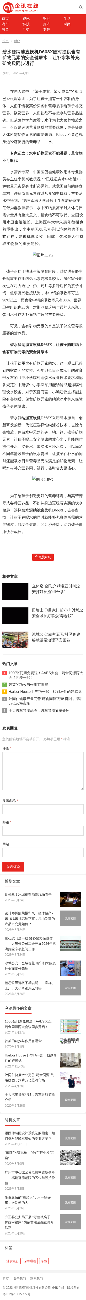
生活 (67, 19)
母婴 (26, 29)
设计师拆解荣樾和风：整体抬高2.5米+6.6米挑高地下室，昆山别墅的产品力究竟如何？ (30, 918)
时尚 (67, 24)
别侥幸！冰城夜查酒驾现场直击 (28, 894)
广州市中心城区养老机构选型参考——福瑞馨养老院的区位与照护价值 (30, 1177)
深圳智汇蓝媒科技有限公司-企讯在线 (39, 1287)
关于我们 (19, 1278)
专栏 (46, 29)
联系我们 (36, 1278)
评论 (6, 748)
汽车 (5, 24)
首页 (5, 19)
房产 (46, 24)
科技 (26, 24)
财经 (46, 19)
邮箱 (6, 822)
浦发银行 (12, 1261)
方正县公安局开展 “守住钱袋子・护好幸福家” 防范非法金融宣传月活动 (29, 1222)
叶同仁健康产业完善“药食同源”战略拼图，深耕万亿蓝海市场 (46, 701)
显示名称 (10, 801)
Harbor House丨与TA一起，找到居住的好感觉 (45, 691)
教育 (5, 29)
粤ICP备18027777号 (17, 1294)
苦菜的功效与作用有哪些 (28, 685)
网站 (5, 844)
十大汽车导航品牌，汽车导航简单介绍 (39, 710)
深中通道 (30, 1261)
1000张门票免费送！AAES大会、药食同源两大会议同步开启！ (46, 675)
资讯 (26, 19)
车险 (44, 1261)
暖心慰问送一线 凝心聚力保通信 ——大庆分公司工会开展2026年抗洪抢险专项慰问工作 (30, 943)
